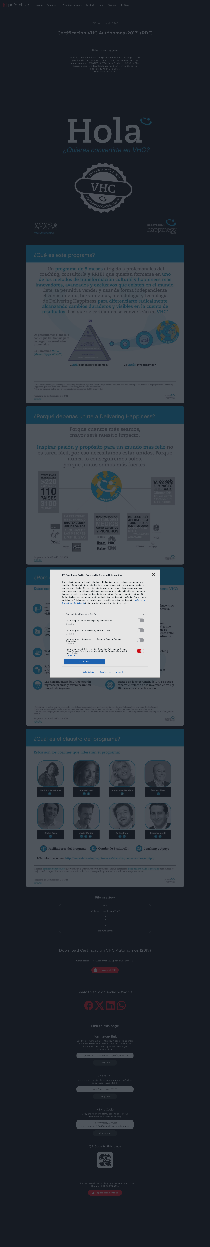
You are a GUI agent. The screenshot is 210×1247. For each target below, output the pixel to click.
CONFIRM (84, 662)
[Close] (154, 575)
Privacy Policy (121, 672)
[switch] (140, 620)
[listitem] (105, 614)
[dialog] (105, 623)
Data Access (105, 672)
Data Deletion (89, 672)
